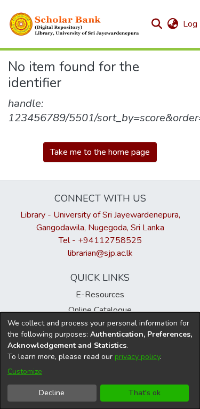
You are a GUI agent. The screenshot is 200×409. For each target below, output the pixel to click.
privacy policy (137, 357)
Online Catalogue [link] (100, 310)
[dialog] (100, 360)
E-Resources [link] (100, 295)
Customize (24, 371)
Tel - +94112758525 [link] (100, 240)
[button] (74, 24)
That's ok (145, 393)
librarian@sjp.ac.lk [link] (100, 253)
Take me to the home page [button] (100, 152)
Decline (52, 393)
